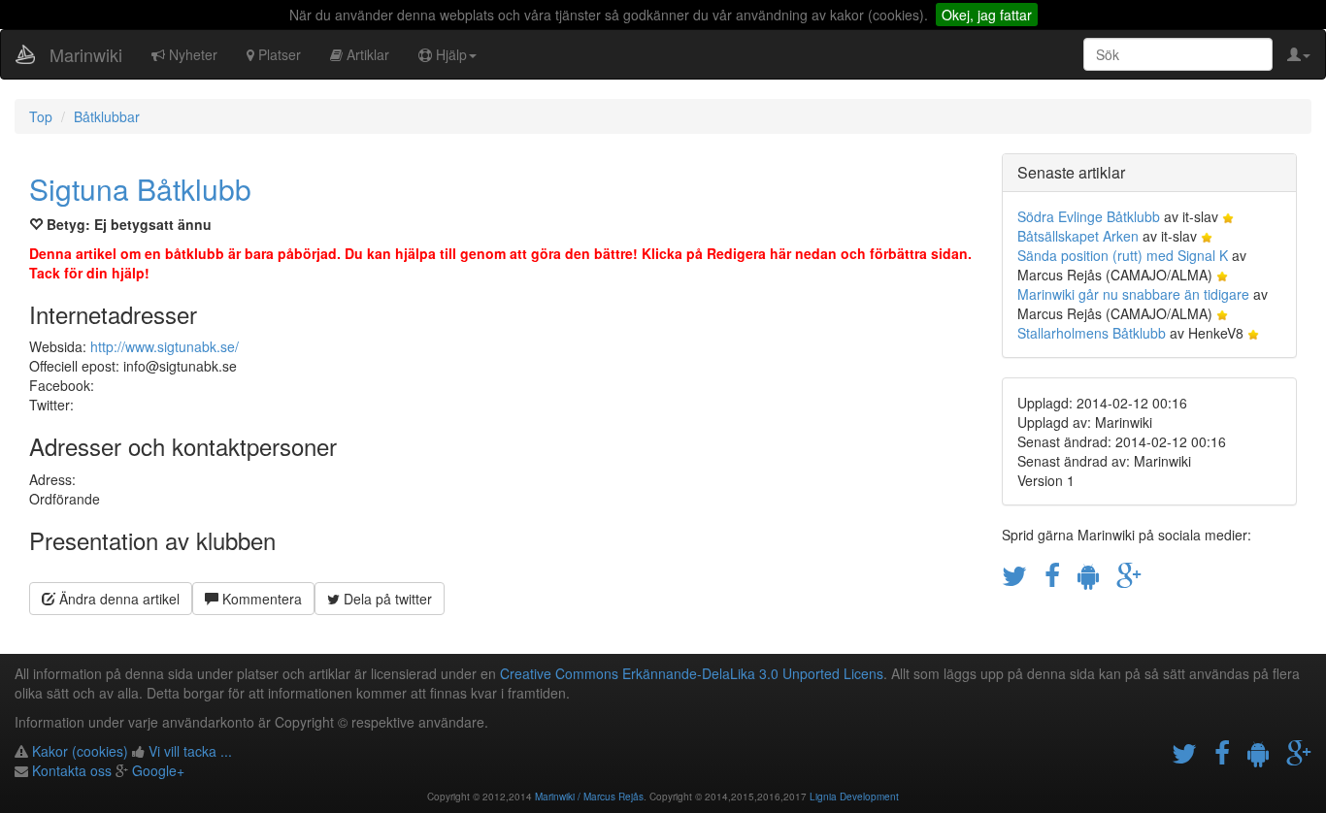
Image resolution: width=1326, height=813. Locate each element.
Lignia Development (854, 796)
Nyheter (191, 54)
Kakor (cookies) (80, 751)
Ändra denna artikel (117, 598)
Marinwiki (86, 54)
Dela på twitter (386, 598)
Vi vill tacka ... (190, 751)
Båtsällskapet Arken (1078, 235)
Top (40, 116)
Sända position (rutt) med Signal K (1122, 255)
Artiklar (366, 54)
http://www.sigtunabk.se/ (164, 346)
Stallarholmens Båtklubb (1091, 332)
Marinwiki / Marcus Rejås (589, 796)
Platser (277, 54)
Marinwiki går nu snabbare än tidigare (1133, 294)
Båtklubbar (107, 116)
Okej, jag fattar (987, 14)
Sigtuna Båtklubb (140, 189)
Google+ (158, 770)
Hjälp (449, 54)
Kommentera (260, 598)
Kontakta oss (72, 770)
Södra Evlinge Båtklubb (1088, 216)
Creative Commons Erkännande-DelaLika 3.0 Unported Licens (691, 673)
